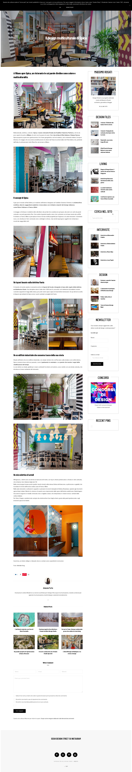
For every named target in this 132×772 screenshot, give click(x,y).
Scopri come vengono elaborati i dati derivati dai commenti (57, 718)
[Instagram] (63, 755)
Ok (60, 7)
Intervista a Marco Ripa (107, 252)
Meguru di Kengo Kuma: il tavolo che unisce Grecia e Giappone (108, 171)
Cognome (94, 346)
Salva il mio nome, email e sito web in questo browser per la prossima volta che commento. (41, 696)
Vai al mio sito (103, 106)
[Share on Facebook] (20, 574)
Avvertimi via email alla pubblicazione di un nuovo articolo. (32, 702)
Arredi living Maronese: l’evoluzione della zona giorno (107, 180)
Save (25, 574)
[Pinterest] (69, 755)
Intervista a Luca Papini (107, 260)
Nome (92, 337)
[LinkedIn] (75, 755)
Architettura (66, 32)
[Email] (28, 574)
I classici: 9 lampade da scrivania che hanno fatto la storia (108, 133)
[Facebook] (57, 755)
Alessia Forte (66, 43)
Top (66, 766)
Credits (76, 761)
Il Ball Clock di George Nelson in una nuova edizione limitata (106, 150)
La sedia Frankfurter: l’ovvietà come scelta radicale (106, 189)
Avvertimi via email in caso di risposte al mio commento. (31, 699)
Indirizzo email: (95, 354)
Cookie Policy (70, 7)
